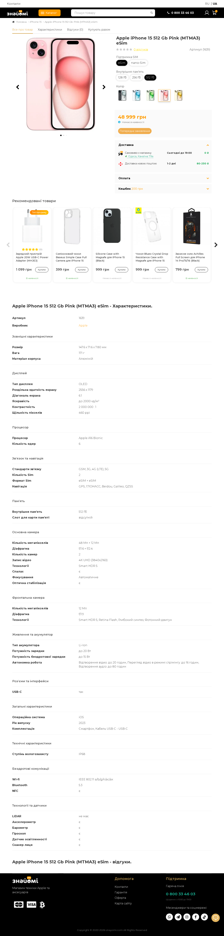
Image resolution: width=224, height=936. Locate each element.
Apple (83, 325)
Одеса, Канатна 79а (140, 156)
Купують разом (99, 29)
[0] (214, 14)
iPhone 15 (35, 21)
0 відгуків (141, 49)
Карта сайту (123, 903)
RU (207, 3)
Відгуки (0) (75, 29)
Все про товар (22, 29)
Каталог (51, 12)
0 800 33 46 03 (180, 894)
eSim (121, 62)
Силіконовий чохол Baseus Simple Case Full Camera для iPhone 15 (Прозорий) (71, 257)
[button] (104, 87)
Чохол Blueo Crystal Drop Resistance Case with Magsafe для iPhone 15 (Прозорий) (152, 257)
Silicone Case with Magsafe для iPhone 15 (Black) (110, 257)
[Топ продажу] (32, 226)
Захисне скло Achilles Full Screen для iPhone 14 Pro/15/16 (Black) (190, 257)
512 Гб (150, 77)
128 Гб (122, 77)
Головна (21, 21)
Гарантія (121, 892)
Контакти (13, 3)
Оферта (120, 897)
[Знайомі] (17, 13)
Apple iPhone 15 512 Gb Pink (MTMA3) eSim (71, 21)
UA (215, 3)
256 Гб (136, 77)
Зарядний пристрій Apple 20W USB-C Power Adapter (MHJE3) (32, 257)
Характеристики (50, 29)
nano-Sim (138, 62)
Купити (42, 269)
